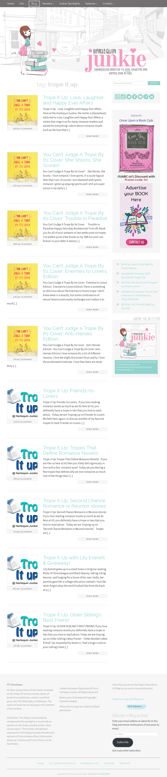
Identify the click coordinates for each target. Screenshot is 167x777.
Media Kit (125, 763)
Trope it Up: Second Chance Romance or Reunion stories (74, 503)
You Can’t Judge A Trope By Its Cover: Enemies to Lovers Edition (75, 271)
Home (10, 3)
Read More (92, 136)
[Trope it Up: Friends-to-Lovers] (22, 404)
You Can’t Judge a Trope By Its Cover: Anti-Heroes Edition (73, 333)
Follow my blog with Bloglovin (128, 699)
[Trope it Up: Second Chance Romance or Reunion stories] (22, 514)
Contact (108, 3)
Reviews (48, 3)
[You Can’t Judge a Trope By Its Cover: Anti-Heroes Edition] (22, 341)
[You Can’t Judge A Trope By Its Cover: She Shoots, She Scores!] (22, 168)
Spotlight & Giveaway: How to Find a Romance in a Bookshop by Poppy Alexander (139, 295)
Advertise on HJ (90, 763)
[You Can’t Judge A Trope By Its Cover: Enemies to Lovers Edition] (22, 279)
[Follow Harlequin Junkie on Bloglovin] (136, 707)
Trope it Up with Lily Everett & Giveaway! (74, 560)
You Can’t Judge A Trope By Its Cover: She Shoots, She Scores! (73, 160)
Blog (34, 3)
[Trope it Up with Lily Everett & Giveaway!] (22, 571)
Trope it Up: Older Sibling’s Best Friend (72, 617)
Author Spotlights (70, 3)
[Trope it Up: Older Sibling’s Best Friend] (22, 628)
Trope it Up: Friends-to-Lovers (69, 393)
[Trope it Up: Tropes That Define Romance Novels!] (22, 461)
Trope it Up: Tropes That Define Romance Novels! (71, 450)
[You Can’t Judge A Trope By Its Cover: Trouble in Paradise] (22, 226)
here (15, 744)
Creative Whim (103, 774)
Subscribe (123, 742)
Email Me (109, 763)
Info (22, 3)
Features (91, 3)
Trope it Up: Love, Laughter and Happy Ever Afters (73, 100)
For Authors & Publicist (62, 763)
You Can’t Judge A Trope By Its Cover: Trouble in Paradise (75, 215)
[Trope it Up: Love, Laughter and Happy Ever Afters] (22, 111)
